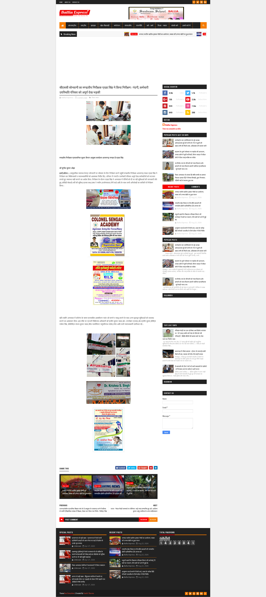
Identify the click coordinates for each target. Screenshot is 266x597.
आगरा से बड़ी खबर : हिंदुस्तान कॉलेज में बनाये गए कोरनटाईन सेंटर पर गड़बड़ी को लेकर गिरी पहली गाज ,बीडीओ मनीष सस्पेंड (88, 579)
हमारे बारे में (186, 25)
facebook (143, 519)
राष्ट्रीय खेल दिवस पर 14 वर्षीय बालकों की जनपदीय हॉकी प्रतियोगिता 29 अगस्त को (108, 492)
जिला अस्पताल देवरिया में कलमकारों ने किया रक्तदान (88, 565)
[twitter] (197, 2)
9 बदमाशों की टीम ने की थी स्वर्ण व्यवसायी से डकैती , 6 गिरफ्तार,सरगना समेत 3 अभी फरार (191, 367)
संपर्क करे (174, 25)
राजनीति (139, 25)
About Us (67, 2)
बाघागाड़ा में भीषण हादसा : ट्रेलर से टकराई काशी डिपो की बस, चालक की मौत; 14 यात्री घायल (190, 352)
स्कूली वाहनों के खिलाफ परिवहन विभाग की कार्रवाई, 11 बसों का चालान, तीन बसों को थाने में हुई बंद (141, 490)
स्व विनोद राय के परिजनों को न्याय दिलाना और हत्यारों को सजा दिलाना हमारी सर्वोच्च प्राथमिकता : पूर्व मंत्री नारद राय (190, 166)
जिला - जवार (162, 25)
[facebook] (193, 2)
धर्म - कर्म (150, 25)
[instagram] (201, 2)
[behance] (205, 2)
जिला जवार (117, 34)
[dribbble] (193, 593)
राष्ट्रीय (83, 25)
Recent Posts (173, 187)
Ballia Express (171, 125)
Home (61, 2)
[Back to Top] (205, 593)
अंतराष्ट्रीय (72, 25)
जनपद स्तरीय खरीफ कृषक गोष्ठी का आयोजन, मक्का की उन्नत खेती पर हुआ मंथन (148, 34)
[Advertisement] (133, 59)
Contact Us (75, 2)
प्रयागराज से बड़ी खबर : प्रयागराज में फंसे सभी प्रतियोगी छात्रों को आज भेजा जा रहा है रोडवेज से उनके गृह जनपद (87, 540)
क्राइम (93, 25)
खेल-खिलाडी (104, 25)
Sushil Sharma (89, 593)
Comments (195, 187)
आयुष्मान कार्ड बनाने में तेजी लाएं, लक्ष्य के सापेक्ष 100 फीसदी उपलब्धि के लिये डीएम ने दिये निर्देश (189, 229)
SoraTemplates (69, 593)
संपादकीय (128, 25)
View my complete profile (172, 128)
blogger (153, 519)
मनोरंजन (117, 25)
